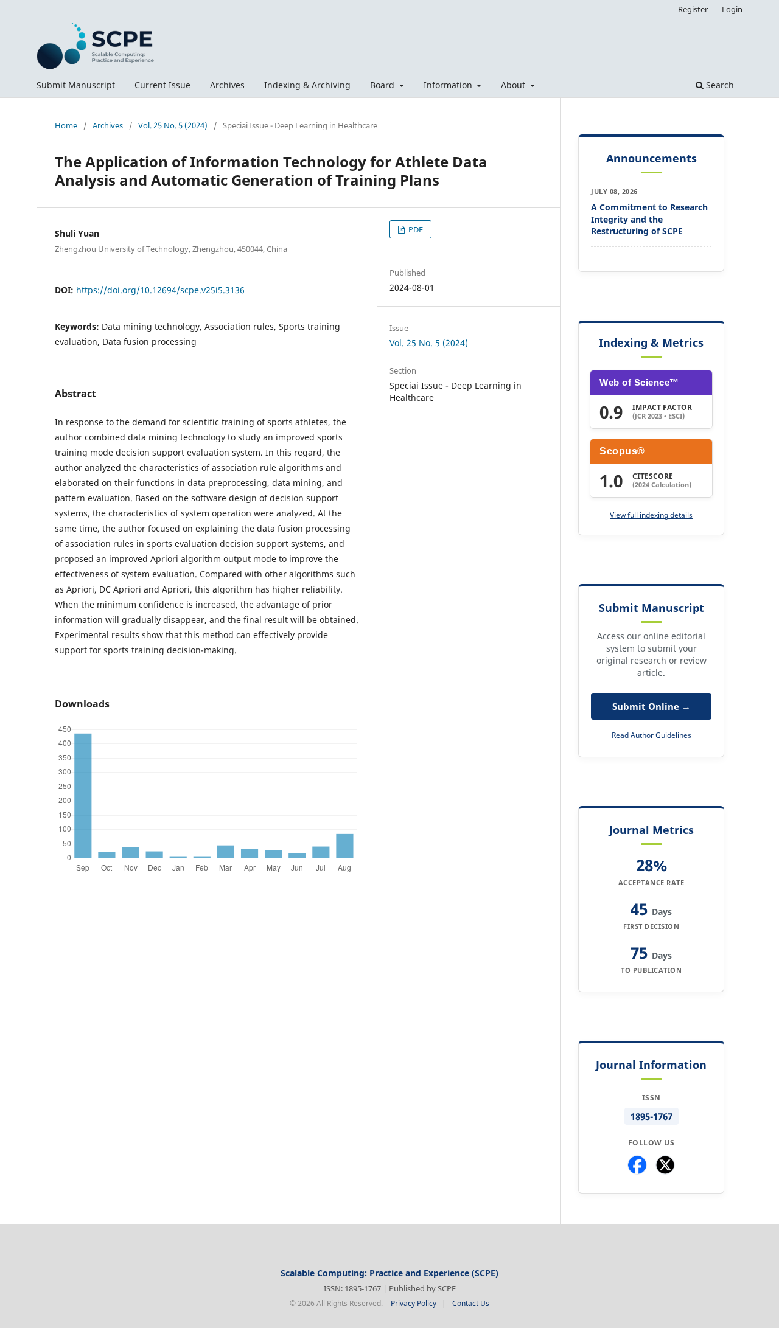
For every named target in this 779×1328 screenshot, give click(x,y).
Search (719, 85)
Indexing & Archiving (307, 85)
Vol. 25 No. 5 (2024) (173, 125)
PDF (415, 229)
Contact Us (470, 1303)
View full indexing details (651, 515)
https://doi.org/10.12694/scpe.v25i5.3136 (160, 290)
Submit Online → (651, 706)
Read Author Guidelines (651, 735)
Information (449, 85)
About (514, 85)
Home (66, 125)
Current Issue (162, 85)
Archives (227, 85)
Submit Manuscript (76, 85)
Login (732, 9)
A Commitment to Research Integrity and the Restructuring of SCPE (649, 219)
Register (693, 9)
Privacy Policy (413, 1303)
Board (383, 85)
